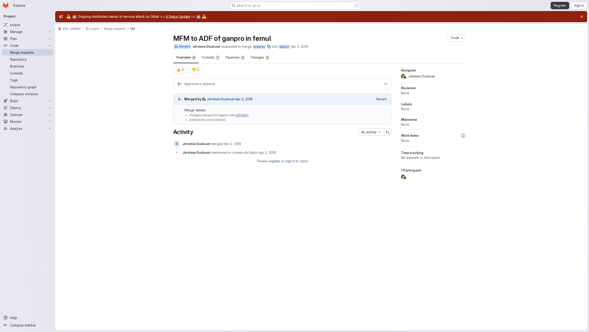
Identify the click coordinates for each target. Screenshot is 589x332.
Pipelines (234, 57)
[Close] (581, 16)
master (284, 47)
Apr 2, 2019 (299, 46)
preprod (259, 47)
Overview (185, 57)
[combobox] (371, 132)
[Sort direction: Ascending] (388, 132)
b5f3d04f (242, 115)
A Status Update (178, 16)
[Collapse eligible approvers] (386, 84)
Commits (210, 57)
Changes (259, 57)
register (274, 161)
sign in (290, 161)
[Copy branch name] (269, 46)
